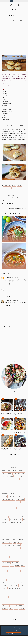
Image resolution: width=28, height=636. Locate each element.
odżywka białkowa (14, 556)
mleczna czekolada (16, 545)
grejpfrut (17, 502)
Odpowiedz (7, 285)
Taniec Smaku (14, 5)
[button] (6, 8)
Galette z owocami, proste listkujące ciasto (20, 431)
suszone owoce (18, 588)
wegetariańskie (16, 188)
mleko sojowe (5, 548)
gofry (13, 499)
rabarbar (9, 579)
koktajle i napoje (5, 522)
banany (9, 473)
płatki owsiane (17, 571)
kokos (24, 519)
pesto (19, 568)
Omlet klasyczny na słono (6, 431)
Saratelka (7, 277)
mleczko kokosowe (6, 545)
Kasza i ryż (20, 516)
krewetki (19, 522)
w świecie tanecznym (18, 602)
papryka (23, 565)
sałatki (15, 582)
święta (9, 188)
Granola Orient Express (7, 203)
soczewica (21, 585)
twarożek (4, 602)
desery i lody (5, 493)
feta (19, 496)
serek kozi (10, 585)
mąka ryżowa (21, 539)
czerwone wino (16, 490)
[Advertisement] (14, 39)
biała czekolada (9, 476)
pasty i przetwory (12, 568)
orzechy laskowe (17, 559)
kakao (3, 513)
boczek (21, 476)
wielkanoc (21, 605)
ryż (10, 582)
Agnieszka (7, 300)
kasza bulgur (5, 516)
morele (11, 548)
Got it (18, 633)
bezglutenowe (21, 473)
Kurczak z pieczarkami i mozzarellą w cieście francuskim (7, 450)
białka (16, 476)
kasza (19, 513)
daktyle (23, 490)
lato (14, 525)
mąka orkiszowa (5, 539)
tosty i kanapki (5, 599)
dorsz (22, 493)
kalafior (8, 513)
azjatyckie (20, 470)
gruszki (22, 502)
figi (22, 496)
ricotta (14, 579)
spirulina (11, 588)
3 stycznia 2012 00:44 (14, 277)
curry (3, 490)
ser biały (20, 582)
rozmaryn (20, 579)
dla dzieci (12, 493)
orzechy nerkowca (6, 562)
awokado (14, 470)
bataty (14, 473)
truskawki (12, 599)
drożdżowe (4, 496)
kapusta (13, 185)
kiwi (20, 519)
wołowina (22, 608)
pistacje (10, 571)
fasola (14, 496)
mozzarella (17, 548)
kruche (3, 525)
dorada (17, 493)
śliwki (24, 591)
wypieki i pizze (5, 611)
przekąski (4, 188)
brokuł (21, 479)
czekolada (9, 490)
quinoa (3, 579)
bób (17, 479)
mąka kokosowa (21, 536)
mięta (15, 542)
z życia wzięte (13, 611)
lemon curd (19, 525)
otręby (12, 565)
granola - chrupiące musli (7, 502)
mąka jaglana (13, 536)
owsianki (17, 565)
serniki (15, 585)
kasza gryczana (13, 516)
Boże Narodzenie (7, 185)
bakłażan (4, 473)
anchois (9, 470)
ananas (3, 470)
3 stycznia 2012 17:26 (14, 300)
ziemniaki (20, 611)
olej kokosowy (5, 559)
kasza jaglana (5, 519)
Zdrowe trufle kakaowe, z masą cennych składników (20, 413)
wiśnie (11, 608)
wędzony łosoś (14, 605)
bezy (3, 476)
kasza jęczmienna (13, 519)
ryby (7, 582)
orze (11, 559)
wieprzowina (5, 608)
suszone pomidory (6, 591)
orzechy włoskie (15, 562)
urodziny (10, 602)
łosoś (24, 525)
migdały (19, 542)
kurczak (9, 525)
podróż (23, 571)
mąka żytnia (4, 542)
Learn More (10, 633)
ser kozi (4, 585)
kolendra (13, 522)
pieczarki (19, 185)
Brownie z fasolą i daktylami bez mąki (19, 449)
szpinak (19, 591)
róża (3, 582)
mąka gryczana (5, 536)
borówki (4, 479)
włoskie (16, 608)
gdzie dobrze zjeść (6, 499)
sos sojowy (4, 588)
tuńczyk (18, 599)
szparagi (13, 591)
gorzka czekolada (20, 499)
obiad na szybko (5, 556)
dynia (10, 496)
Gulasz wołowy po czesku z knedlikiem (6, 412)
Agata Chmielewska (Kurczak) (11, 289)
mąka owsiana (14, 539)
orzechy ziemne (5, 565)
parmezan (4, 568)
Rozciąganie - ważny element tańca (17, 208)
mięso (10, 542)
